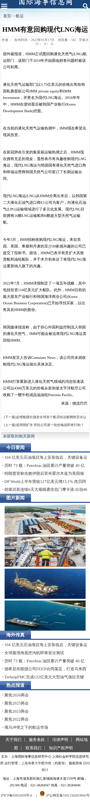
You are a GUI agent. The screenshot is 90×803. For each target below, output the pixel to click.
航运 (20, 16)
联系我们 (33, 748)
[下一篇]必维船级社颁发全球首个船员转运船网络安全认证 (44, 418)
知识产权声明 (61, 748)
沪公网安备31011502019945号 (68, 795)
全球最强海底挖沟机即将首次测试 (34, 653)
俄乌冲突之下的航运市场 (26, 727)
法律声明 (60, 739)
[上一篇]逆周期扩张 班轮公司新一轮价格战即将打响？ (44, 425)
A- (52, 44)
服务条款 (37, 739)
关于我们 (13, 739)
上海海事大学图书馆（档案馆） (44, 763)
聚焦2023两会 (16, 711)
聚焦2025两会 (16, 703)
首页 (7, 16)
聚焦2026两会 (16, 695)
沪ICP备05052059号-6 (16, 795)
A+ (46, 44)
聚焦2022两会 (16, 719)
